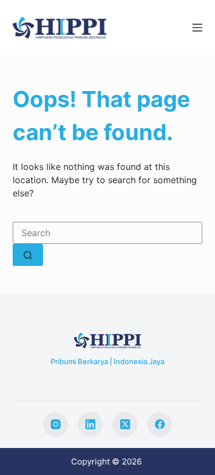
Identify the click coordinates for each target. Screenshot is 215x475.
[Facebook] (159, 424)
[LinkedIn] (90, 424)
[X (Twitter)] (124, 424)
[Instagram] (55, 424)
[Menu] (197, 28)
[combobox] (107, 233)
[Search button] (28, 255)
